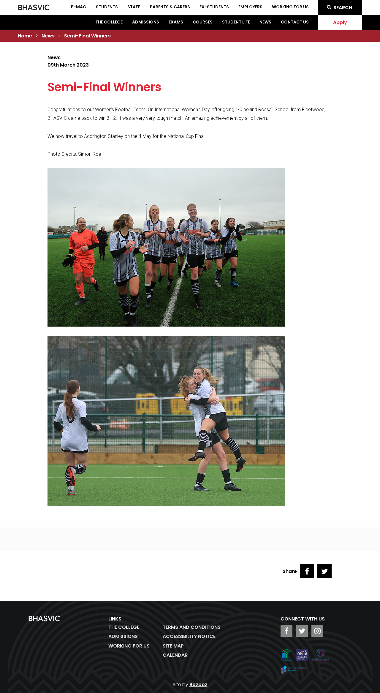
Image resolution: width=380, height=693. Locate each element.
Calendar (175, 655)
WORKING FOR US (129, 645)
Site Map (173, 645)
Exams (176, 22)
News (265, 22)
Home (25, 35)
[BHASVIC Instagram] (317, 631)
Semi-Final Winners (87, 35)
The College (109, 22)
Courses (203, 22)
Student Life (236, 22)
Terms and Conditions (192, 627)
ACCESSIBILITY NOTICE (189, 636)
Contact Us (295, 22)
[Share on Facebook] (307, 571)
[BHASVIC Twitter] (302, 631)
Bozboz (198, 684)
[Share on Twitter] (324, 571)
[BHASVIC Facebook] (286, 631)
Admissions (145, 22)
